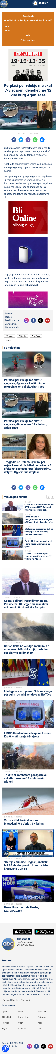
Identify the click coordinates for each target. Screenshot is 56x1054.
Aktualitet (22, 336)
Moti (40, 1022)
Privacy (6, 1000)
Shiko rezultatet (28, 40)
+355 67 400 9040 (25, 945)
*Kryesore (9, 336)
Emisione (42, 1011)
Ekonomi (22, 1028)
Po (9, 26)
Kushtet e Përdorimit (20, 1000)
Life (40, 1028)
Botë (20, 1011)
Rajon (4, 1028)
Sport (20, 1022)
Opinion (5, 1011)
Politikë (5, 1022)
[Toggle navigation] (52, 4)
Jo (9, 30)
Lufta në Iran (24, 1017)
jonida (8, 340)
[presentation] (48, 497)
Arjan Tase (36, 336)
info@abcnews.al (25, 942)
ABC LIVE (43, 3)
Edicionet (42, 1017)
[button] (5, 1048)
